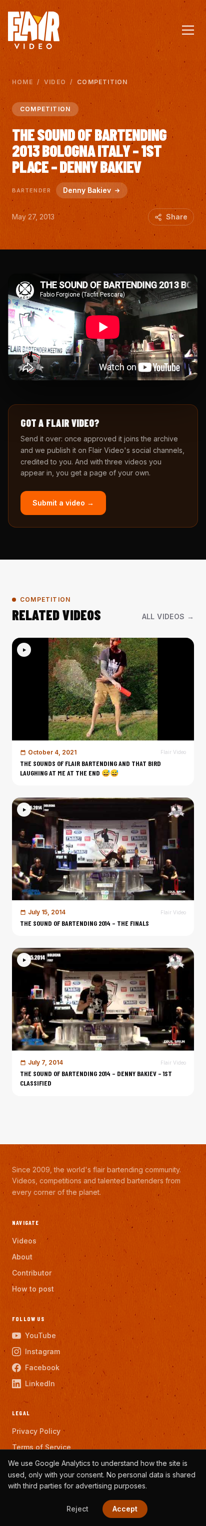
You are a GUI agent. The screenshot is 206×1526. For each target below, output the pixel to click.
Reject (77, 1508)
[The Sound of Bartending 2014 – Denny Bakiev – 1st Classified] (103, 1022)
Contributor (32, 1272)
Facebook (42, 1367)
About (22, 1256)
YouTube (40, 1335)
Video (55, 82)
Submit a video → (63, 502)
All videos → (168, 616)
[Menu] (188, 30)
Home (22, 82)
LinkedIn (40, 1383)
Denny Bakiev (87, 190)
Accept (125, 1508)
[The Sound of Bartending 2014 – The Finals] (103, 867)
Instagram (42, 1351)
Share (177, 216)
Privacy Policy (36, 1431)
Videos (24, 1240)
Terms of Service (41, 1447)
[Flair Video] (34, 30)
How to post (33, 1289)
